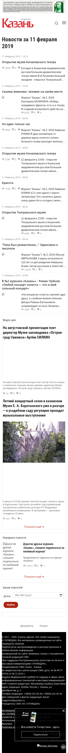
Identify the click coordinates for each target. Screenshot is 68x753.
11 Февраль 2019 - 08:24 (15, 239)
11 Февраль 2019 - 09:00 (15, 118)
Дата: (7, 596)
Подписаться (41, 734)
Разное (44, 625)
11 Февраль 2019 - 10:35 (15, 85)
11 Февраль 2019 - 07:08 (15, 275)
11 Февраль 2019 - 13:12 (15, 56)
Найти (11, 604)
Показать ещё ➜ (34, 526)
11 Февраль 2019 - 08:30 (15, 177)
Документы (27, 625)
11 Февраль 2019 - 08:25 (15, 206)
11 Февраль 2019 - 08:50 (15, 147)
